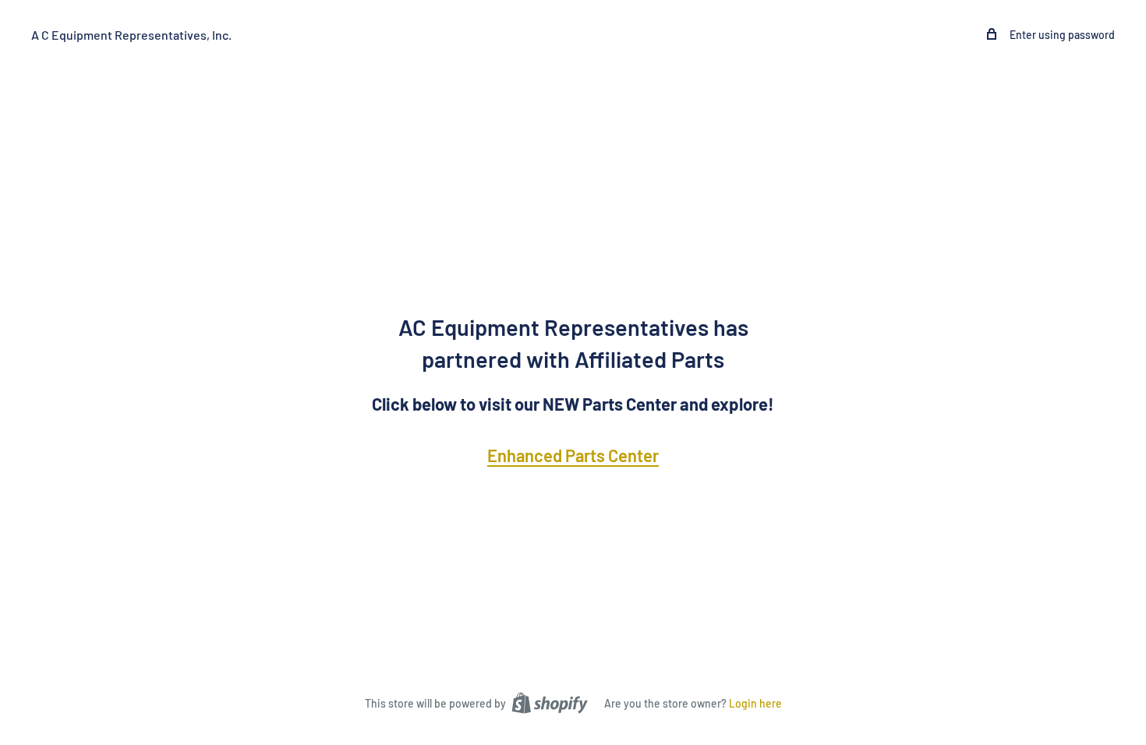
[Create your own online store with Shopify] (549, 702)
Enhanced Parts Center (573, 455)
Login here (755, 703)
